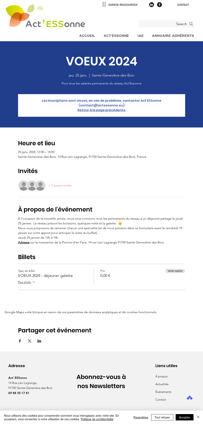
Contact (160, 399)
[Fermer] (198, 417)
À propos (161, 376)
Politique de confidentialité (97, 419)
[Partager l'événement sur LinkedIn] (39, 341)
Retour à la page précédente (101, 110)
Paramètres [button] (140, 417)
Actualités (161, 384)
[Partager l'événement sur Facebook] (20, 341)
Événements (163, 392)
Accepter (184, 417)
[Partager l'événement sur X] (30, 341)
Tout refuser (162, 417)
